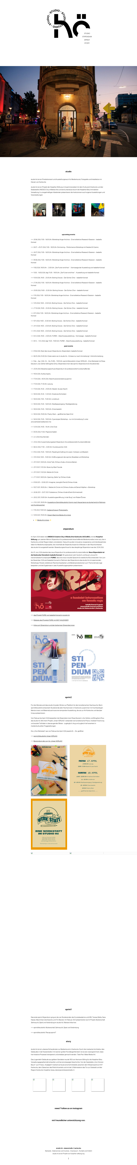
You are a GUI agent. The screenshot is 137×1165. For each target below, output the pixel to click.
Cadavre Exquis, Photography (57, 510)
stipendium (87, 36)
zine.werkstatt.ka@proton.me (41, 422)
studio (87, 33)
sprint (87, 40)
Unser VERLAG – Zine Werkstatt (87, 361)
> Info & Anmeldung (96, 356)
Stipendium (60, 369)
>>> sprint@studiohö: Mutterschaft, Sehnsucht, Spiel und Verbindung (55, 1027)
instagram (77, 1108)
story (87, 43)
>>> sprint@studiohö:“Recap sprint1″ (43, 1032)
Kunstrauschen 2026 (60, 447)
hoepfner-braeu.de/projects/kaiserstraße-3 (59, 1070)
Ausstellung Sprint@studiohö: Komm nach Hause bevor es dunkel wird (72, 502)
